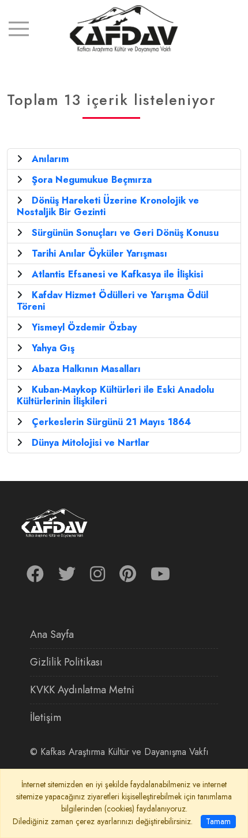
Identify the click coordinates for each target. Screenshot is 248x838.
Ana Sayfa (52, 634)
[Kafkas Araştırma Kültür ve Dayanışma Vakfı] (124, 28)
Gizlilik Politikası (66, 662)
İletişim (45, 717)
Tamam (218, 821)
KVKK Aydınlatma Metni (82, 689)
